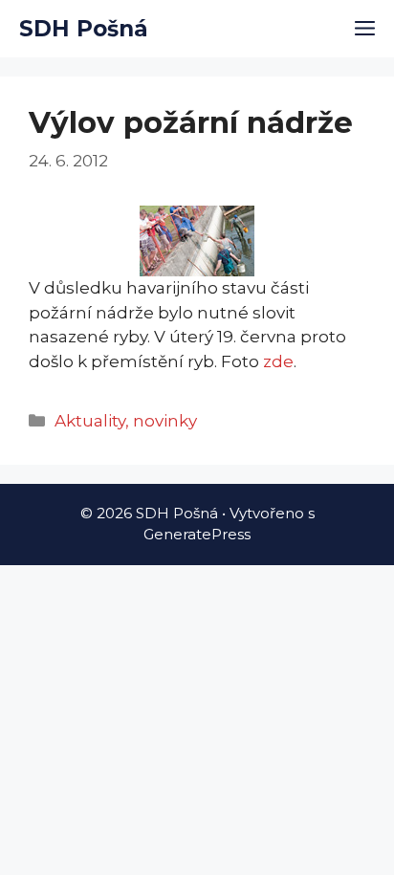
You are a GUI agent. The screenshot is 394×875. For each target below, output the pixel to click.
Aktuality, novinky (126, 420)
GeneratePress (197, 534)
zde (278, 361)
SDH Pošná (83, 28)
